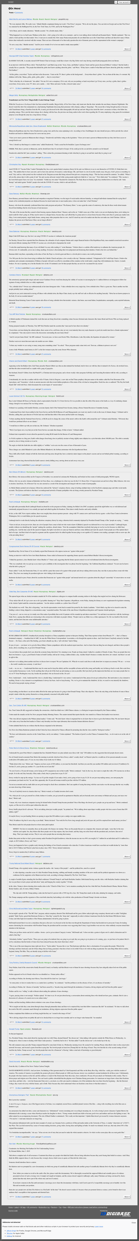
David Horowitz (14, 1061)
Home (10, 1207)
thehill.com (60, 396)
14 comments (46, 88)
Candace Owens (15, 275)
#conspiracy (45, 56)
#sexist (47, 19)
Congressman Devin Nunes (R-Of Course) (24, 546)
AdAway (9, 1236)
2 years (32, 49)
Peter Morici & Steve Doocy (19, 748)
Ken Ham (12, 1144)
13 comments (46, 389)
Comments (19, 13)
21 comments (46, 119)
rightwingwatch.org (58, 909)
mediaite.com (43, 502)
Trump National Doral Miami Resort (21, 863)
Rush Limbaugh (14, 502)
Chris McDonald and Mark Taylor (21, 909)
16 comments (46, 157)
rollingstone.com (57, 56)
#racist (41, 19)
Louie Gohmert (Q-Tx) (17, 396)
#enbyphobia (33, 95)
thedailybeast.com (52, 164)
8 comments (45, 585)
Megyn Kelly (13, 95)
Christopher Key (15, 164)
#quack (24, 164)
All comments (32, 1207)
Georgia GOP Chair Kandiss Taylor (21, 56)
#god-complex (25, 1029)
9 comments (45, 465)
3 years (32, 88)
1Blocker (10, 1233)
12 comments (46, 49)
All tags (23, 1207)
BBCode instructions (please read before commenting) (87, 1207)
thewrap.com (45, 194)
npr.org (55, 1095)
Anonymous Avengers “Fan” (19, 1095)
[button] (116, 2)
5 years (32, 465)
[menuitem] (124, 2)
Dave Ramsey (14, 194)
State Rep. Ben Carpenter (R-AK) (21, 591)
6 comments (45, 224)
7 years (32, 1055)
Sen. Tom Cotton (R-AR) (18, 705)
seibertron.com (51, 95)
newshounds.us (51, 748)
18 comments (46, 1055)
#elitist (49, 126)
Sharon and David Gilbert (18, 361)
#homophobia (41, 1095)
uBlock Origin (11, 1231)
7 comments (45, 741)
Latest (16, 1207)
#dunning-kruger (41, 396)
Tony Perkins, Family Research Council (23, 963)
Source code (13, 1211)
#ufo (45, 361)
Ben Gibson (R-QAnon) (17, 472)
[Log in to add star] (12, 49)
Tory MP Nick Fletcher (17, 314)
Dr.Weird (19, 49)
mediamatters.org (59, 631)
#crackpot (31, 164)
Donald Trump (14, 1029)
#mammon (56, 126)
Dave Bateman (14, 231)
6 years (32, 539)
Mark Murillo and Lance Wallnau (20, 19)
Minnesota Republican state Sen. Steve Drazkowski (27, 126)
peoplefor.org (63, 19)
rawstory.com (56, 231)
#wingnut (54, 19)
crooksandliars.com (84, 126)
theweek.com (37, 1029)
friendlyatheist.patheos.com (46, 1144)
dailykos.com (48, 275)
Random (54, 1207)
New (64, 1207)
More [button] (126, 49)
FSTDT (11, 2)
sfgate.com (61, 591)
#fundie (35, 19)
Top (60, 1207)
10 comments (46, 187)
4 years (32, 187)
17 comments (46, 1137)
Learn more (99, 1226)
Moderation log (44, 1207)
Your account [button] (123, 2)
